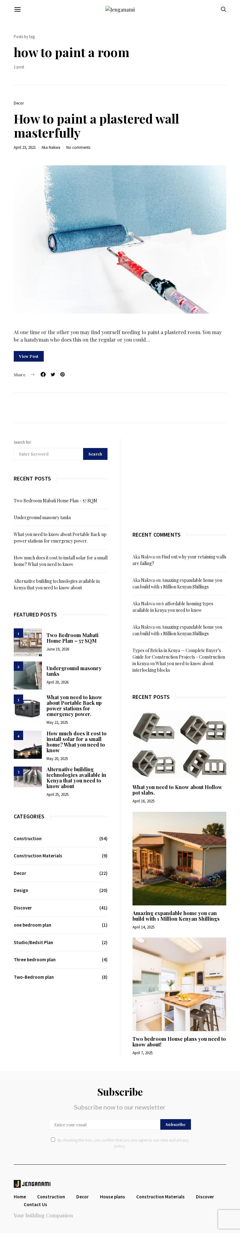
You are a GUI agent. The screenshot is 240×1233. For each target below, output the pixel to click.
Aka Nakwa (51, 147)
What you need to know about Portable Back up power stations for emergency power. (74, 705)
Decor (19, 103)
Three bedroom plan (35, 960)
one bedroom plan (32, 925)
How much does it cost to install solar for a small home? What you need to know (77, 741)
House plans (112, 1197)
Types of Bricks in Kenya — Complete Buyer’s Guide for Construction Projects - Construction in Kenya (178, 656)
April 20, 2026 (57, 682)
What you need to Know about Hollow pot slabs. (177, 790)
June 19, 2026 (58, 649)
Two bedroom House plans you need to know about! (179, 1042)
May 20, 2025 (57, 758)
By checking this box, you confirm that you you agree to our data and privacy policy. (123, 1143)
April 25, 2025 (57, 794)
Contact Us (35, 1204)
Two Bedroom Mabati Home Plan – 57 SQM (55, 501)
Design (21, 890)
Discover (23, 908)
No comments (78, 147)
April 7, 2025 (142, 1052)
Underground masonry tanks (42, 517)
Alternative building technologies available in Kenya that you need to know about (76, 777)
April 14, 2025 (143, 927)
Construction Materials (38, 856)
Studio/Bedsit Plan (33, 942)
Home (20, 1197)
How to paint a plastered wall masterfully (96, 125)
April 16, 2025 (143, 801)
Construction (28, 838)
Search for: (23, 442)
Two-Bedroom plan (34, 977)
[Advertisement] (179, 477)
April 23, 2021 (25, 147)
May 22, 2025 (57, 722)
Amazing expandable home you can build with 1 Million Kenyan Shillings (176, 916)
